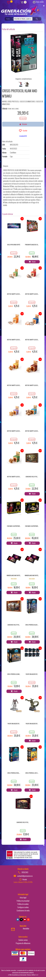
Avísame (24, 124)
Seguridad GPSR (23, 136)
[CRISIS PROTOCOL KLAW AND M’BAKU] (23, 53)
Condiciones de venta (23, 910)
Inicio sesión (40, 1)
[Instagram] (28, 919)
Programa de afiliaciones (23, 943)
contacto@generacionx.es (25, 876)
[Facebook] (17, 919)
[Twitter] (21, 919)
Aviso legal (23, 897)
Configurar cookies (23, 907)
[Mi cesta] (22, 2)
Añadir (33, 261)
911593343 (25, 872)
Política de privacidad (23, 900)
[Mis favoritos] (8, 2)
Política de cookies (23, 904)
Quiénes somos (23, 940)
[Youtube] (24, 919)
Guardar (24, 130)
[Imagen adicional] (20, 84)
